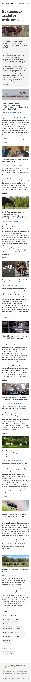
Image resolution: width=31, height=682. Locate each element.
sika (18, 628)
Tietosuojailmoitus (6, 678)
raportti (7, 640)
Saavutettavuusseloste (17, 678)
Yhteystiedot (26, 678)
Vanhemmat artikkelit (9, 615)
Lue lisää (5, 84)
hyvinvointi (8, 628)
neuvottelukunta (9, 624)
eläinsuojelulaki (9, 632)
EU (21, 632)
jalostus (18, 636)
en (21, 3)
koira (15, 619)
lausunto (7, 636)
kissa (6, 619)
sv (24, 3)
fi (18, 3)
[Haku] (28, 3)
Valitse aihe (7, 653)
